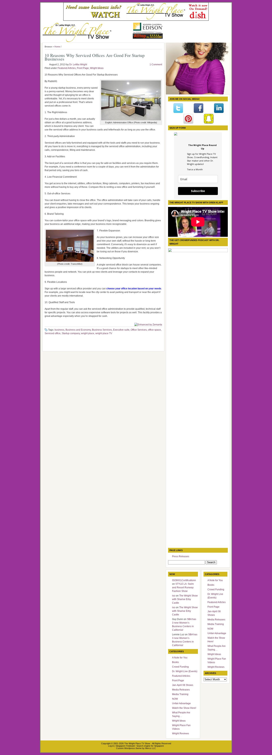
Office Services (139, 329)
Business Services (102, 329)
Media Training (180, 694)
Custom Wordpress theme (129, 748)
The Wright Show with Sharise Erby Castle (185, 599)
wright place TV (103, 333)
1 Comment (156, 64)
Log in (111, 746)
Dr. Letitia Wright (78, 64)
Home (57, 46)
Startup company (71, 333)
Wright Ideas (97, 68)
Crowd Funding (180, 666)
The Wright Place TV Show (137, 743)
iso (173, 595)
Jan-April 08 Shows (182, 685)
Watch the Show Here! (184, 708)
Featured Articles (67, 68)
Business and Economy (78, 329)
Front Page (83, 68)
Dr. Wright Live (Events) (184, 671)
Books (175, 662)
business (59, 329)
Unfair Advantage (181, 703)
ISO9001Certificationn (184, 580)
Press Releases (180, 556)
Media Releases (181, 689)
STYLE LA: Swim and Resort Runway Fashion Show (183, 587)
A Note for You (179, 657)
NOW (175, 698)
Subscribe (198, 191)
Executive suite (121, 329)
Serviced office (53, 333)
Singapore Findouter (125, 746)
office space (154, 329)
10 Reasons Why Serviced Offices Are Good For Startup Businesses (95, 57)
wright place (87, 333)
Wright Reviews (180, 733)
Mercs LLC (150, 748)
